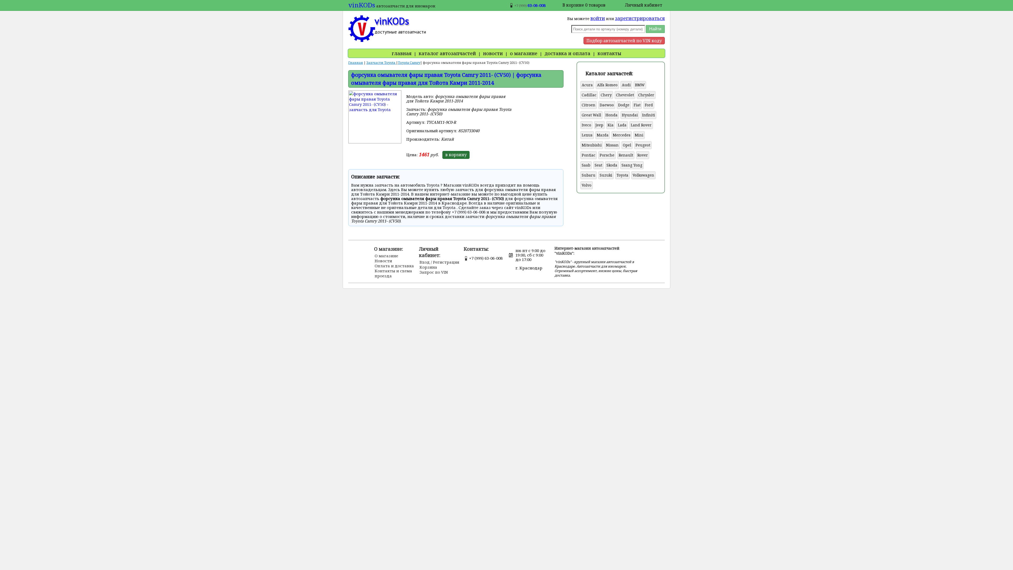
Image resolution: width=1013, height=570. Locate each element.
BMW (640, 84)
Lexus (587, 134)
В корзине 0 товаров (583, 5)
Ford (649, 104)
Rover (642, 155)
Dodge (623, 104)
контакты (609, 53)
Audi (626, 84)
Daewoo (607, 104)
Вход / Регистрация (439, 262)
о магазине (523, 53)
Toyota (622, 175)
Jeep (599, 124)
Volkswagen (643, 175)
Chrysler (646, 94)
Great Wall (591, 114)
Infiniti (648, 114)
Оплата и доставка (394, 265)
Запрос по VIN (433, 272)
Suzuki (606, 175)
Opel (627, 145)
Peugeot (642, 145)
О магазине (386, 255)
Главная (355, 62)
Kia (611, 124)
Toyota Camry (409, 62)
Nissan (612, 145)
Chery (606, 94)
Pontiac (588, 155)
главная (402, 53)
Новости (383, 260)
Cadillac (589, 94)
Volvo (586, 185)
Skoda (611, 165)
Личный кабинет (643, 5)
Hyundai (630, 114)
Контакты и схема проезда (393, 273)
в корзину (456, 155)
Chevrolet (625, 94)
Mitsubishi (592, 145)
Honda (611, 114)
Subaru (588, 175)
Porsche (607, 155)
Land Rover (641, 124)
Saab (586, 165)
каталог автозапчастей (447, 53)
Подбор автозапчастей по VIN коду (624, 41)
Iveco (586, 124)
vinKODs (361, 5)
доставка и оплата (567, 53)
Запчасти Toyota (381, 62)
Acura (587, 84)
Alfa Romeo (607, 84)
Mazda (603, 134)
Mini (639, 134)
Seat (598, 165)
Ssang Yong (632, 165)
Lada (622, 124)
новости (493, 53)
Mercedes (621, 134)
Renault (626, 155)
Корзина (428, 267)
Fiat (637, 104)
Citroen (588, 104)
